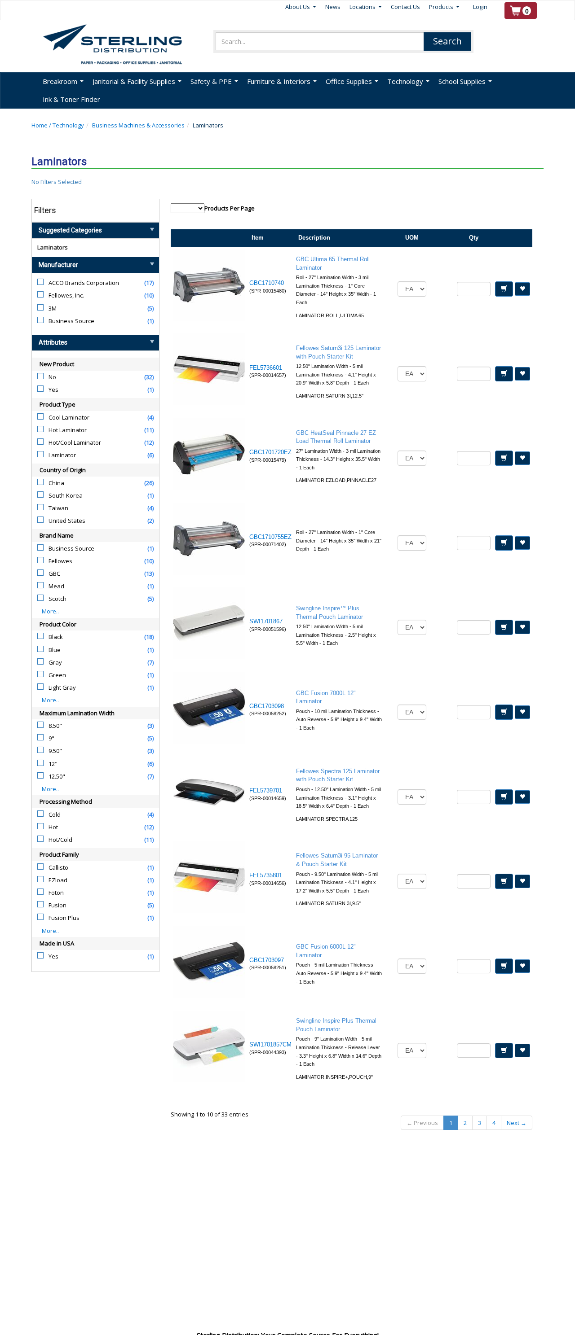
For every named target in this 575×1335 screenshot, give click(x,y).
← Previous (422, 1123)
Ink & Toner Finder (71, 99)
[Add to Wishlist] (522, 289)
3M (53, 308)
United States (67, 520)
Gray (55, 662)
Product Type (57, 404)
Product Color (58, 624)
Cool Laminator (69, 417)
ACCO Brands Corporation (84, 283)
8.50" (55, 726)
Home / (42, 125)
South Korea (66, 495)
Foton (56, 893)
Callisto (58, 867)
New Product (57, 364)
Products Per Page (229, 208)
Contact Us (405, 7)
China (56, 483)
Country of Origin (63, 470)
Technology (68, 125)
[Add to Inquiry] (504, 289)
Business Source (71, 321)
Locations (365, 7)
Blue (55, 650)
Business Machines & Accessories (138, 125)
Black (56, 637)
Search (447, 41)
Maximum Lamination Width (77, 713)
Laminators (52, 247)
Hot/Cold (60, 840)
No (52, 377)
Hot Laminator (68, 430)
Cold (55, 814)
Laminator (62, 455)
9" (51, 738)
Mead (56, 586)
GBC (54, 573)
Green (57, 675)
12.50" (57, 776)
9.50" (55, 751)
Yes (53, 389)
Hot (53, 827)
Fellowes (60, 561)
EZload (58, 880)
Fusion (57, 905)
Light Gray (62, 687)
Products (444, 7)
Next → (516, 1123)
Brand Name (57, 535)
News (333, 7)
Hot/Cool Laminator (75, 442)
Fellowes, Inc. (66, 295)
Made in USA (57, 943)
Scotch (57, 599)
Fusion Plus (64, 918)
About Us (300, 7)
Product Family (59, 854)
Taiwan (58, 508)
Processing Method (66, 801)
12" (53, 764)
